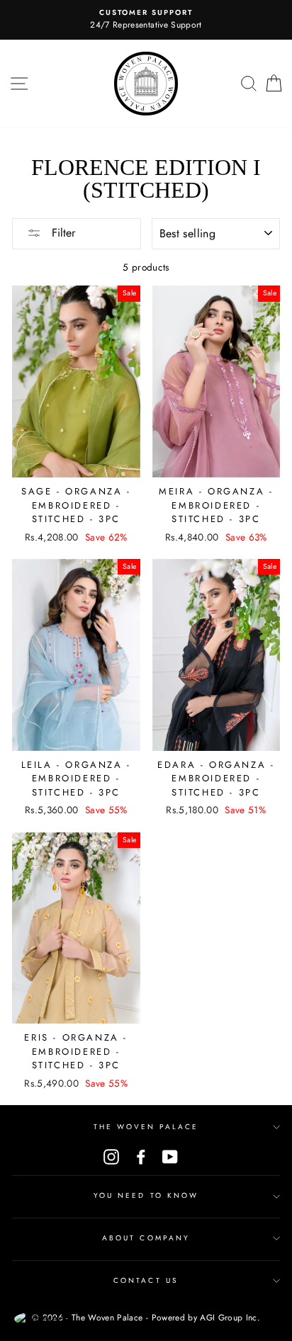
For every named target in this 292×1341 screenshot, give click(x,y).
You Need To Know (146, 1195)
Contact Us (146, 1280)
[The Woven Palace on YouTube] (170, 1157)
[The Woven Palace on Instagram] (111, 1157)
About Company (146, 1238)
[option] (146, 20)
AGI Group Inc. (230, 1317)
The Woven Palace (146, 1126)
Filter (61, 233)
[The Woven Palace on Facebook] (141, 1157)
